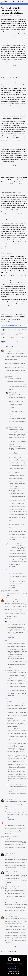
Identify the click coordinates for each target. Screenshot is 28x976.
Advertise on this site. (13, 971)
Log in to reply (8, 373)
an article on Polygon (7, 25)
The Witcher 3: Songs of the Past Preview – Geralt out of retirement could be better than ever (7, 331)
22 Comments (19, 15)
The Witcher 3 (9, 321)
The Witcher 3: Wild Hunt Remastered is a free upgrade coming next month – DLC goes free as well (21, 331)
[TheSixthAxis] (4, 1)
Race (4, 321)
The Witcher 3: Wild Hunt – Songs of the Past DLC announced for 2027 (20, 339)
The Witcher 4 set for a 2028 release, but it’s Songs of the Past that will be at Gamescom (7, 339)
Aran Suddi (4, 15)
